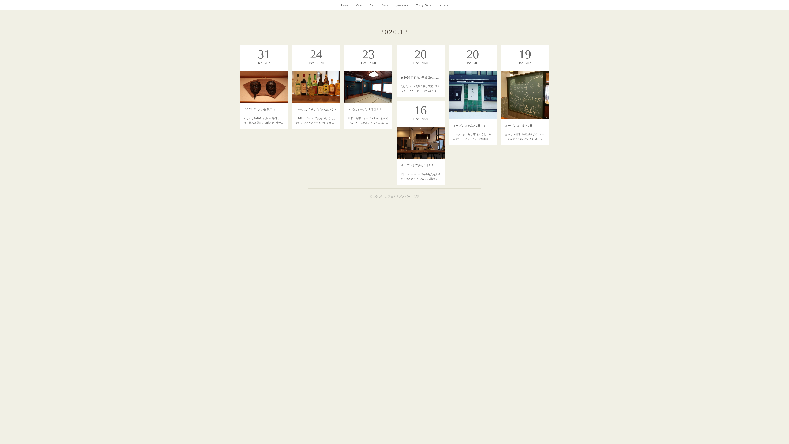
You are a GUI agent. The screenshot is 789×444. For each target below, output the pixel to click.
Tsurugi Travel (424, 5)
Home (344, 5)
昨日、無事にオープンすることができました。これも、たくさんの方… (368, 120)
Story (385, 5)
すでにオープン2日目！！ (365, 109)
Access (444, 5)
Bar (372, 5)
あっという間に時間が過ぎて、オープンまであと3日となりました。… (524, 136)
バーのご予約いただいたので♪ (316, 109)
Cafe (359, 5)
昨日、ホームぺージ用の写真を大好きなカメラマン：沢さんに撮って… (420, 176)
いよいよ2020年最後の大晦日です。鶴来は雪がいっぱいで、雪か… (264, 120)
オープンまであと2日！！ (469, 125)
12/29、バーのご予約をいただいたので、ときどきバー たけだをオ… (315, 120)
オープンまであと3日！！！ (523, 125)
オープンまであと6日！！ (417, 165)
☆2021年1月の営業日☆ (259, 109)
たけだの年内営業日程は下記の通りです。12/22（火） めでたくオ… (420, 88)
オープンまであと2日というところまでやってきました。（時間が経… (472, 136)
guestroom (402, 5)
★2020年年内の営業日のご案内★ (421, 77)
